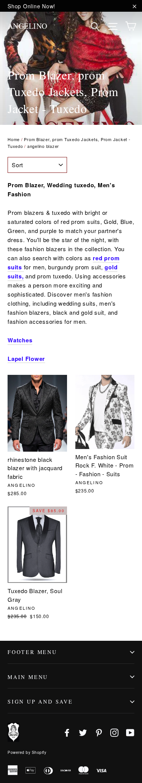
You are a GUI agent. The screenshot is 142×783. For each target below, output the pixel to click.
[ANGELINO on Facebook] (67, 732)
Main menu (28, 676)
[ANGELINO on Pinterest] (99, 732)
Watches (20, 340)
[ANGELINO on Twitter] (83, 732)
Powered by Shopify (27, 752)
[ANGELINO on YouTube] (130, 732)
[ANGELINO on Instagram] (114, 732)
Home (14, 139)
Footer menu (32, 652)
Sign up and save (40, 701)
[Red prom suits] (23, 267)
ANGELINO (27, 26)
